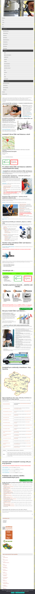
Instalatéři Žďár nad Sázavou (26, 116)
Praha (4, 556)
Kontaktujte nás (6, 518)
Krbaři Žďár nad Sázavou (7, 502)
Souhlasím (12, 592)
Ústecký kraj (5, 35)
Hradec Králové (5, 582)
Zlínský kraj (4, 89)
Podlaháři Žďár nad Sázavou (7, 495)
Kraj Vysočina (5, 580)
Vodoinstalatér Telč (27, 440)
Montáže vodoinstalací (6, 187)
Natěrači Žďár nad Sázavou (7, 490)
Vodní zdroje (5, 234)
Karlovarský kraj (5, 44)
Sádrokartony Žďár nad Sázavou (8, 491)
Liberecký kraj (5, 37)
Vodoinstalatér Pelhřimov (17, 408)
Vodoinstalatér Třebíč (28, 417)
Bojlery (6, 230)
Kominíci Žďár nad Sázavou (7, 500)
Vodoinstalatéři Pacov (6, 419)
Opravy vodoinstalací (6, 189)
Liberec (4, 572)
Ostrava (4, 561)
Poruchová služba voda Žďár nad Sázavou (8, 246)
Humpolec (5, 59)
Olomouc (4, 569)
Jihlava (5, 52)
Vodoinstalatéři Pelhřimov (6, 408)
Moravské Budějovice (7, 63)
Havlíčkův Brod (6, 57)
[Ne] (33, 591)
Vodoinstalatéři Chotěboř (6, 428)
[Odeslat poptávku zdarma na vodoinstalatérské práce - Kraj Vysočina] (28, 278)
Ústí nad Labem (5, 574)
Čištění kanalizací (4, 218)
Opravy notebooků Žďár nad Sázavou (9, 505)
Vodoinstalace (4, 183)
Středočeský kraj (5, 33)
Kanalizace (3, 202)
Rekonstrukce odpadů (22, 215)
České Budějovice (5, 577)
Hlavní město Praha (5, 31)
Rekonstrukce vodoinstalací (7, 193)
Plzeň (4, 564)
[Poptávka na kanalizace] (17, 295)
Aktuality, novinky (4, 94)
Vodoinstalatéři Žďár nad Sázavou (7, 411)
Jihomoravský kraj (5, 87)
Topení (3, 22)
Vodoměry (5, 226)
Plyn (2, 24)
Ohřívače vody (5, 228)
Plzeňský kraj (5, 46)
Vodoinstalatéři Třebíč (6, 417)
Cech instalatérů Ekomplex (6, 129)
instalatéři (8, 326)
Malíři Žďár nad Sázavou (7, 488)
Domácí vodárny (7, 239)
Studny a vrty (7, 236)
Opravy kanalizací (22, 208)
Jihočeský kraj (5, 48)
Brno (3, 559)
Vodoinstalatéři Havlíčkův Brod (7, 414)
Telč (4, 74)
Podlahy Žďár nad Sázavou (7, 493)
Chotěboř (5, 61)
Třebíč (5, 76)
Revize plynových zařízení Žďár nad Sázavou (9, 498)
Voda (3, 20)
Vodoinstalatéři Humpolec (6, 422)
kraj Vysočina (5, 50)
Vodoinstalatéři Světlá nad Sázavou (7, 425)
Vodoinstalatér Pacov (27, 419)
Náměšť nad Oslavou (7, 65)
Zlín (3, 587)
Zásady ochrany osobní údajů (20, 592)
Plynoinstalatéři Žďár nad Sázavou (8, 486)
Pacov (5, 70)
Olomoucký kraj (5, 85)
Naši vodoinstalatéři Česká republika (10, 554)
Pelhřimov (5, 72)
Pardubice (4, 585)
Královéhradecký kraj (6, 39)
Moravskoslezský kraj (6, 83)
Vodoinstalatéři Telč (5, 440)
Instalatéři (3, 18)
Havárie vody (5, 191)
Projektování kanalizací (22, 204)
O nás (3, 26)
